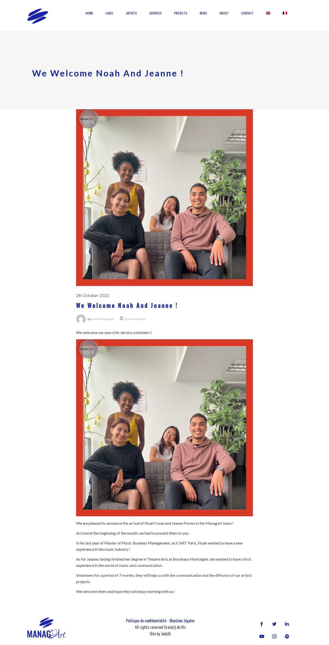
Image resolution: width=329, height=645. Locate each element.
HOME (89, 12)
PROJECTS (180, 12)
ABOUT (224, 12)
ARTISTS (131, 12)
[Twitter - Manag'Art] (274, 624)
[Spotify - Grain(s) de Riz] (287, 636)
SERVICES (155, 12)
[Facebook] (262, 624)
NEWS (203, 12)
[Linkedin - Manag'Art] (287, 624)
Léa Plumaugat (103, 319)
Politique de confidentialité (146, 621)
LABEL (109, 12)
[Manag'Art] (37, 16)
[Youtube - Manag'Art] (262, 636)
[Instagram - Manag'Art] (274, 636)
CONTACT (247, 12)
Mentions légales (182, 621)
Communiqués (134, 319)
